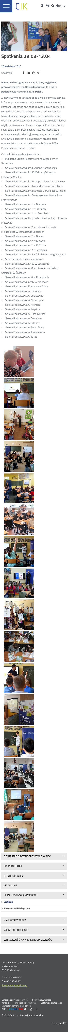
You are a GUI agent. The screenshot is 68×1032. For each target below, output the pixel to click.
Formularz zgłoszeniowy (25, 1002)
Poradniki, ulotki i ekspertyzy (17, 908)
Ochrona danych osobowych (15, 999)
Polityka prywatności (41, 999)
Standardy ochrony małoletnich (16, 1005)
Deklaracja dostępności (51, 1002)
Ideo (64, 1023)
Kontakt (5, 1002)
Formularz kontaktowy (14, 985)
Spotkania (8, 901)
